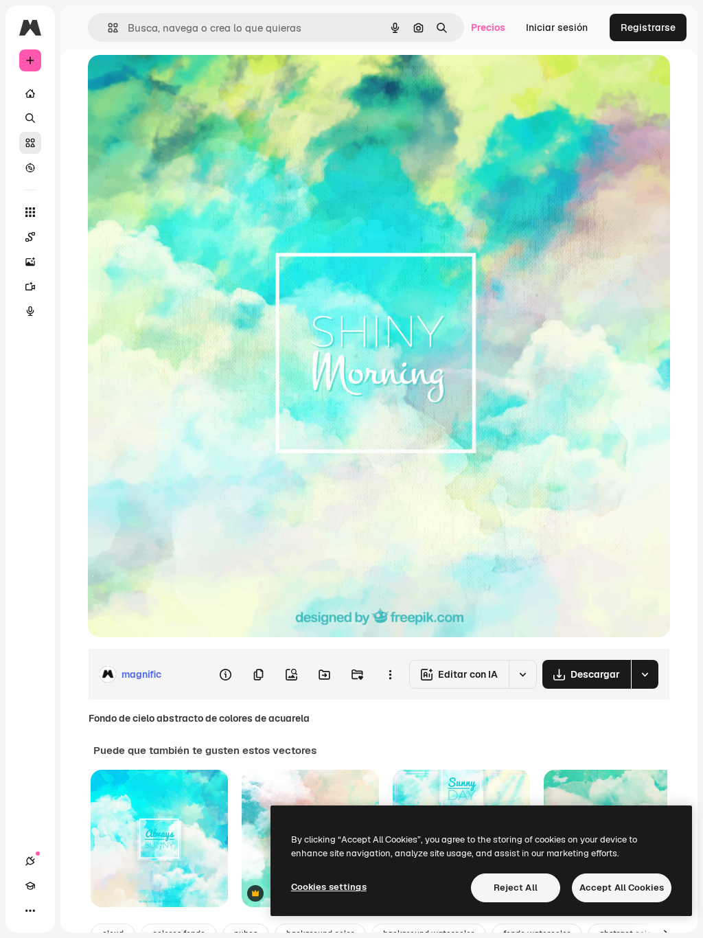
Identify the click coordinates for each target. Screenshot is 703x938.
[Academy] (30, 886)
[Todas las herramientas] (30, 212)
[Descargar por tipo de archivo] (644, 674)
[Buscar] (30, 118)
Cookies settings (329, 887)
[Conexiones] (30, 861)
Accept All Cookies (621, 887)
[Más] (30, 911)
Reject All (516, 887)
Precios (488, 27)
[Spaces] (30, 237)
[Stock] (30, 143)
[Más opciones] (390, 674)
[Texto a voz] (30, 311)
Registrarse (648, 27)
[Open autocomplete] (107, 28)
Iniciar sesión (557, 27)
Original (176, 80)
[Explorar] (30, 168)
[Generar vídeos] (30, 286)
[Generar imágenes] (30, 262)
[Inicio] (30, 93)
